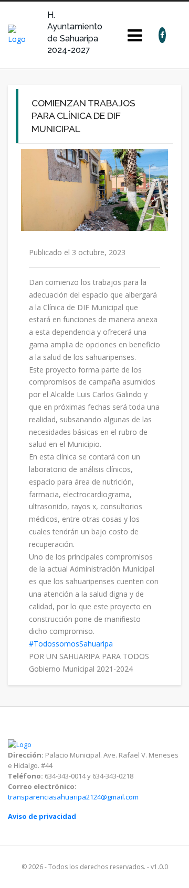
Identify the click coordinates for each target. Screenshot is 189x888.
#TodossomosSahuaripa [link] (71, 644)
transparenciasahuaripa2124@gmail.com (73, 797)
